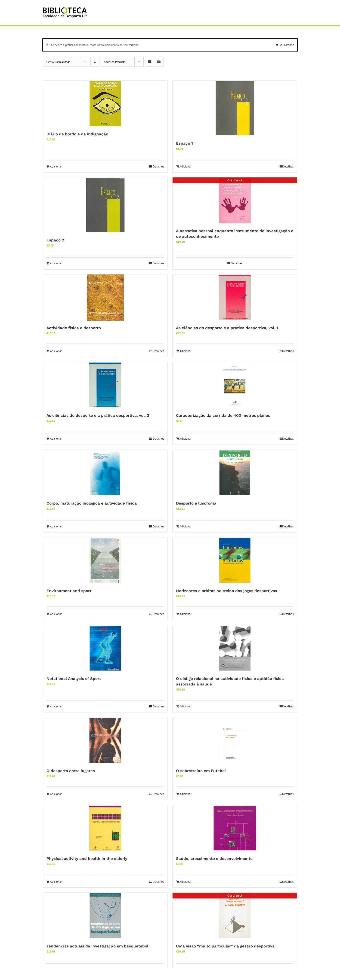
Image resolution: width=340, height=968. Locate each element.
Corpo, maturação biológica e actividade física (91, 503)
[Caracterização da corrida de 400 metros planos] (235, 385)
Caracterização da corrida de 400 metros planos (223, 415)
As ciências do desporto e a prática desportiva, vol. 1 (227, 328)
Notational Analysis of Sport (73, 678)
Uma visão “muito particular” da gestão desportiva (225, 946)
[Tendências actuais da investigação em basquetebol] (105, 916)
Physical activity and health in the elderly (86, 858)
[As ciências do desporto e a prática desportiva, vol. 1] (235, 297)
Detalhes (158, 166)
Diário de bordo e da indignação (77, 134)
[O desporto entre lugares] (105, 740)
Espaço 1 (184, 143)
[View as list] (158, 61)
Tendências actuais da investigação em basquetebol (97, 946)
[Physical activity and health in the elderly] (105, 828)
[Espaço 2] (105, 205)
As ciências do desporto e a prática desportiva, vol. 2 (97, 415)
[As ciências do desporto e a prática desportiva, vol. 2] (105, 385)
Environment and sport (68, 590)
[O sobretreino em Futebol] (235, 740)
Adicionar (56, 166)
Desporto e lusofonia (196, 503)
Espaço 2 (55, 240)
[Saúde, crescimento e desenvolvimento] (235, 828)
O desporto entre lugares (70, 770)
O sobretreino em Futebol (201, 770)
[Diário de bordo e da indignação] (105, 104)
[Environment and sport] (105, 560)
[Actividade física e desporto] (105, 297)
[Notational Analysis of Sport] (105, 648)
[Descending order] (94, 62)
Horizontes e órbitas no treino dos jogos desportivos (226, 590)
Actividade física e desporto (73, 328)
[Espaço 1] (235, 108)
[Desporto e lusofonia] (235, 473)
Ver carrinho (286, 45)
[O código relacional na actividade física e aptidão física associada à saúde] (235, 648)
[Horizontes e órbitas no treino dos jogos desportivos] (235, 560)
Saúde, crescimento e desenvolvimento (214, 858)
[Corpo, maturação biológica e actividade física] (105, 473)
